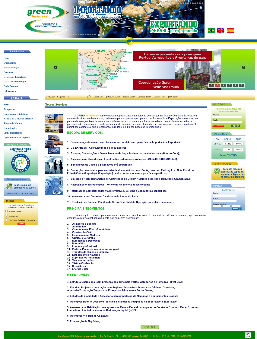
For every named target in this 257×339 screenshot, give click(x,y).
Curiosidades (10, 128)
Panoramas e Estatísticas (16, 114)
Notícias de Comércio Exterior (18, 118)
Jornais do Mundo (13, 123)
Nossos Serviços (11, 67)
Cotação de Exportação (15, 77)
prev (55, 67)
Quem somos (10, 63)
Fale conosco (10, 91)
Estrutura (8, 72)
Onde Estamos (11, 86)
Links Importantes (13, 132)
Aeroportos (9, 109)
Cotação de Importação (15, 81)
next (243, 67)
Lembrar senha (218, 126)
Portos (7, 104)
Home (6, 58)
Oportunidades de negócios (17, 137)
